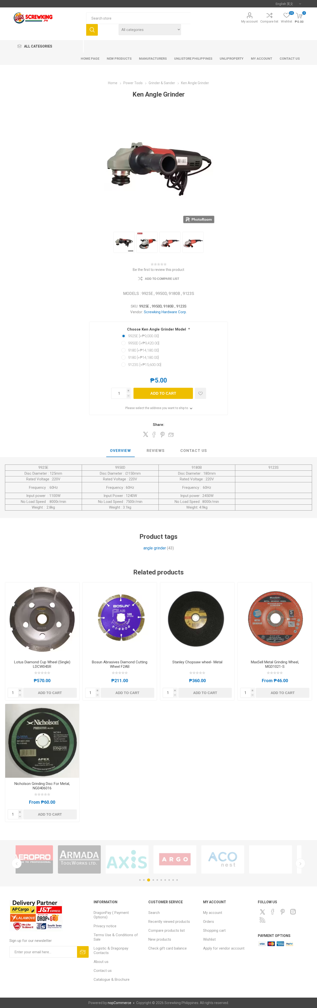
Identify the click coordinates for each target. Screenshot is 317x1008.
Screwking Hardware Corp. (165, 312)
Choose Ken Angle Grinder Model (157, 329)
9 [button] (173, 880)
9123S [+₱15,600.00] (144, 364)
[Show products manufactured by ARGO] (87, 859)
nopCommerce (119, 1003)
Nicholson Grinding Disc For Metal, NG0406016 (42, 785)
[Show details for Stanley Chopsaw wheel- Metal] (197, 619)
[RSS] (262, 920)
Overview (120, 450)
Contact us (103, 970)
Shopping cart (214, 930)
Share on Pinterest (162, 434)
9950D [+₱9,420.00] (143, 343)
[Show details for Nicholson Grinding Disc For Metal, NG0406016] (42, 741)
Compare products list (166, 930)
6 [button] (161, 880)
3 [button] (148, 880)
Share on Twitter (145, 434)
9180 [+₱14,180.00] (143, 350)
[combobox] (138, 18)
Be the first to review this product (158, 270)
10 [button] (177, 880)
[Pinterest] (283, 912)
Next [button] (300, 863)
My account (249, 21)
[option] (39, 859)
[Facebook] (273, 912)
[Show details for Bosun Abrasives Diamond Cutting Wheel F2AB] (120, 619)
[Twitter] (262, 912)
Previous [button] (17, 863)
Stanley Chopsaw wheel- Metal (197, 662)
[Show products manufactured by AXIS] (39, 859)
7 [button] (165, 880)
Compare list (269, 21)
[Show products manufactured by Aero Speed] (230, 859)
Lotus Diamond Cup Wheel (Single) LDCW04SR (42, 664)
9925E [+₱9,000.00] (143, 336)
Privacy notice (105, 926)
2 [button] (144, 880)
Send (83, 952)
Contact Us (193, 450)
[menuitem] (118, 915)
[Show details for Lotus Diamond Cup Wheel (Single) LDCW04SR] (42, 619)
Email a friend (171, 434)
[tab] (120, 451)
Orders (208, 921)
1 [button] (140, 880)
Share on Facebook (154, 434)
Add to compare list (162, 279)
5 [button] (157, 880)
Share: (158, 424)
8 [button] (169, 880)
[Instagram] (293, 912)
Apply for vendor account (223, 948)
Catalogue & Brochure (112, 979)
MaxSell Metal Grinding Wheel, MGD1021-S (275, 664)
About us (101, 961)
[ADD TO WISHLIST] (200, 393)
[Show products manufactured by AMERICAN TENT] (182, 859)
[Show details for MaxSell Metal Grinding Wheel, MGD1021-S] (275, 619)
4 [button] (153, 880)
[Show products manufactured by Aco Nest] (135, 859)
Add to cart (163, 393)
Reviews (156, 450)
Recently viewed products (169, 921)
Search (92, 30)
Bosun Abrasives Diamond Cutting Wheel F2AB (119, 664)
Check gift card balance (167, 948)
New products (159, 939)
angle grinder (154, 548)
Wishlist (209, 939)
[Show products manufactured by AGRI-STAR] (278, 859)
